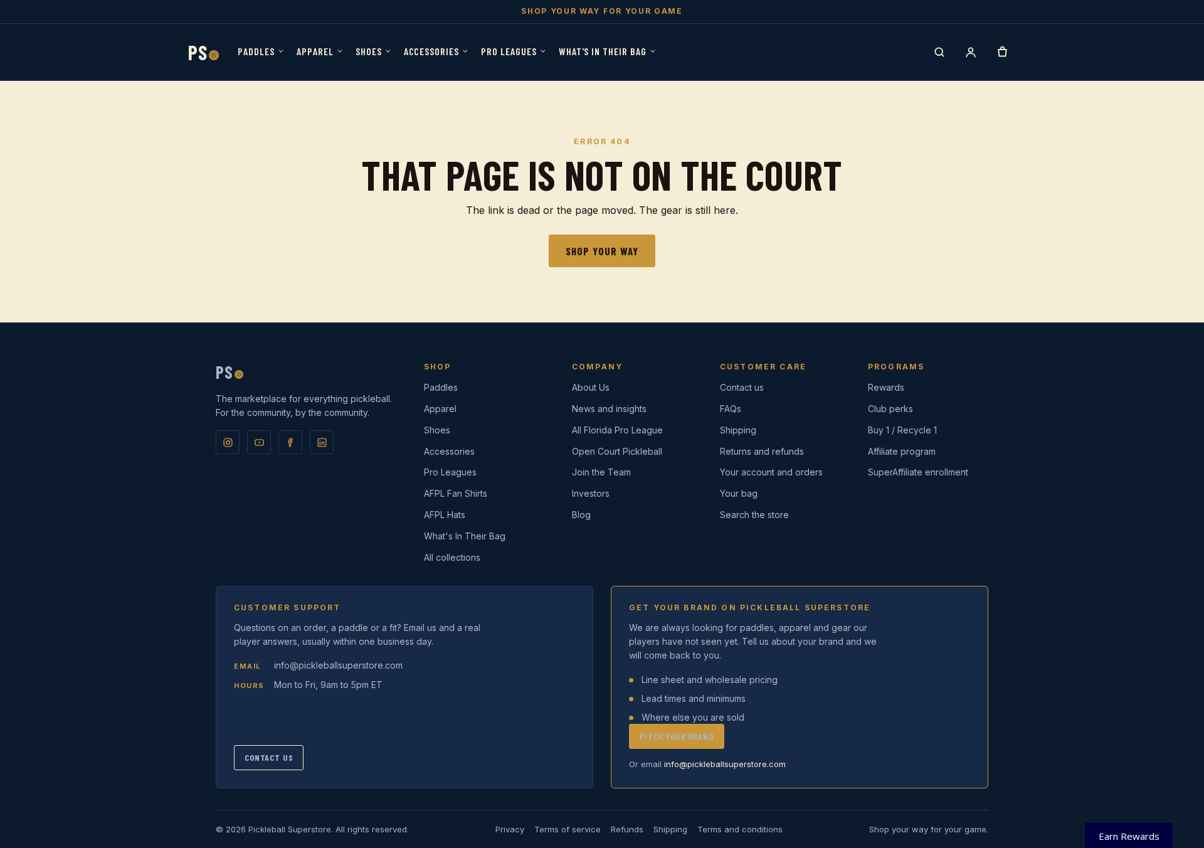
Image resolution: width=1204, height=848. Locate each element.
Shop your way (602, 251)
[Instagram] (228, 442)
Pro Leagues (509, 51)
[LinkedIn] (322, 442)
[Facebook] (290, 442)
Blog (581, 514)
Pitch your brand (677, 736)
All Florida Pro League (617, 430)
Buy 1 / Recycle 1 (902, 430)
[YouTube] (259, 442)
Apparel (315, 51)
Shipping (738, 430)
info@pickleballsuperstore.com (338, 665)
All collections (452, 557)
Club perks (890, 408)
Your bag (739, 493)
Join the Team (601, 472)
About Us (591, 387)
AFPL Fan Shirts (455, 493)
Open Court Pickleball (617, 451)
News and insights (609, 408)
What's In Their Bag (603, 51)
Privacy (509, 829)
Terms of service (567, 829)
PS (203, 52)
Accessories (432, 51)
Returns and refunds (762, 451)
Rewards (886, 387)
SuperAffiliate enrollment (918, 472)
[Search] (939, 52)
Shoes (369, 51)
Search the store (754, 514)
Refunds (627, 829)
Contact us (742, 387)
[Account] (971, 52)
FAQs (730, 408)
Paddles (256, 51)
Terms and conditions (740, 829)
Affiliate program (902, 451)
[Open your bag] (1002, 52)
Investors (591, 493)
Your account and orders (771, 472)
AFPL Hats (444, 514)
